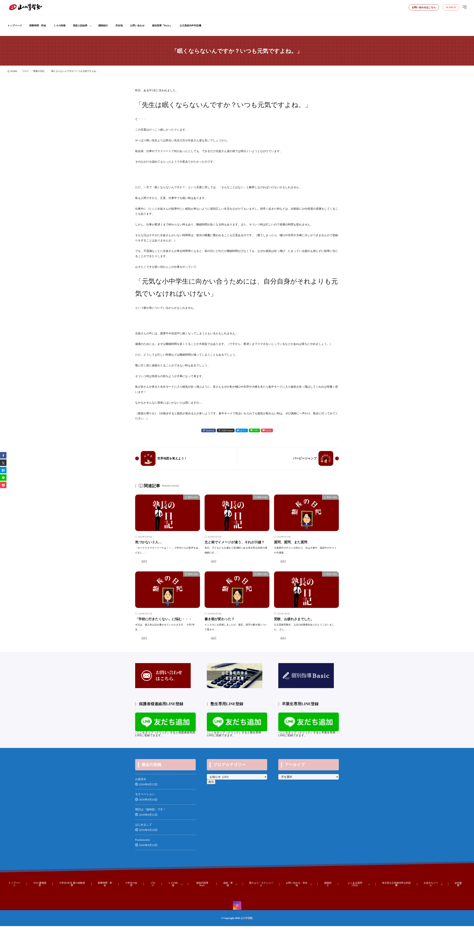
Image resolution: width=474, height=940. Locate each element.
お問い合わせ (137, 25)
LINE (255, 430)
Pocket (268, 430)
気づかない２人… (148, 542)
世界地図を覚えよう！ (172, 458)
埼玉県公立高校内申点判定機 (396, 884)
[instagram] (237, 905)
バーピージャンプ (305, 458)
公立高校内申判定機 (190, 25)
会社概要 (458, 884)
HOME (14, 71)
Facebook (210, 430)
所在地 (119, 25)
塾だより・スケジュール (261, 884)
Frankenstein (142, 839)
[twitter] (3, 462)
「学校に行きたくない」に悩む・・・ (163, 619)
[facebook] (3, 455)
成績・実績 (228, 884)
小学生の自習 (131, 884)
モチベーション (145, 794)
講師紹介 (103, 25)
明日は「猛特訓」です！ (150, 809)
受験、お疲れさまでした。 (294, 619)
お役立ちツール (431, 884)
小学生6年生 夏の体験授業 (72, 884)
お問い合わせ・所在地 (297, 884)
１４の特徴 (60, 25)
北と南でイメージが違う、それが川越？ (235, 542)
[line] (3, 477)
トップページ (14, 25)
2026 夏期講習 (39, 884)
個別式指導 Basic (202, 884)
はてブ (243, 430)
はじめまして (143, 824)
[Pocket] (3, 485)
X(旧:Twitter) (227, 430)
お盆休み (140, 779)
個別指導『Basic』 (162, 25)
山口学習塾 (247, 918)
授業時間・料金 (37, 25)
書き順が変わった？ (220, 619)
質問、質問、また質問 (290, 542)
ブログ (25, 71)
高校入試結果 (80, 25)
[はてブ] (3, 470)
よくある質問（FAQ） (355, 884)
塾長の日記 (38, 71)
